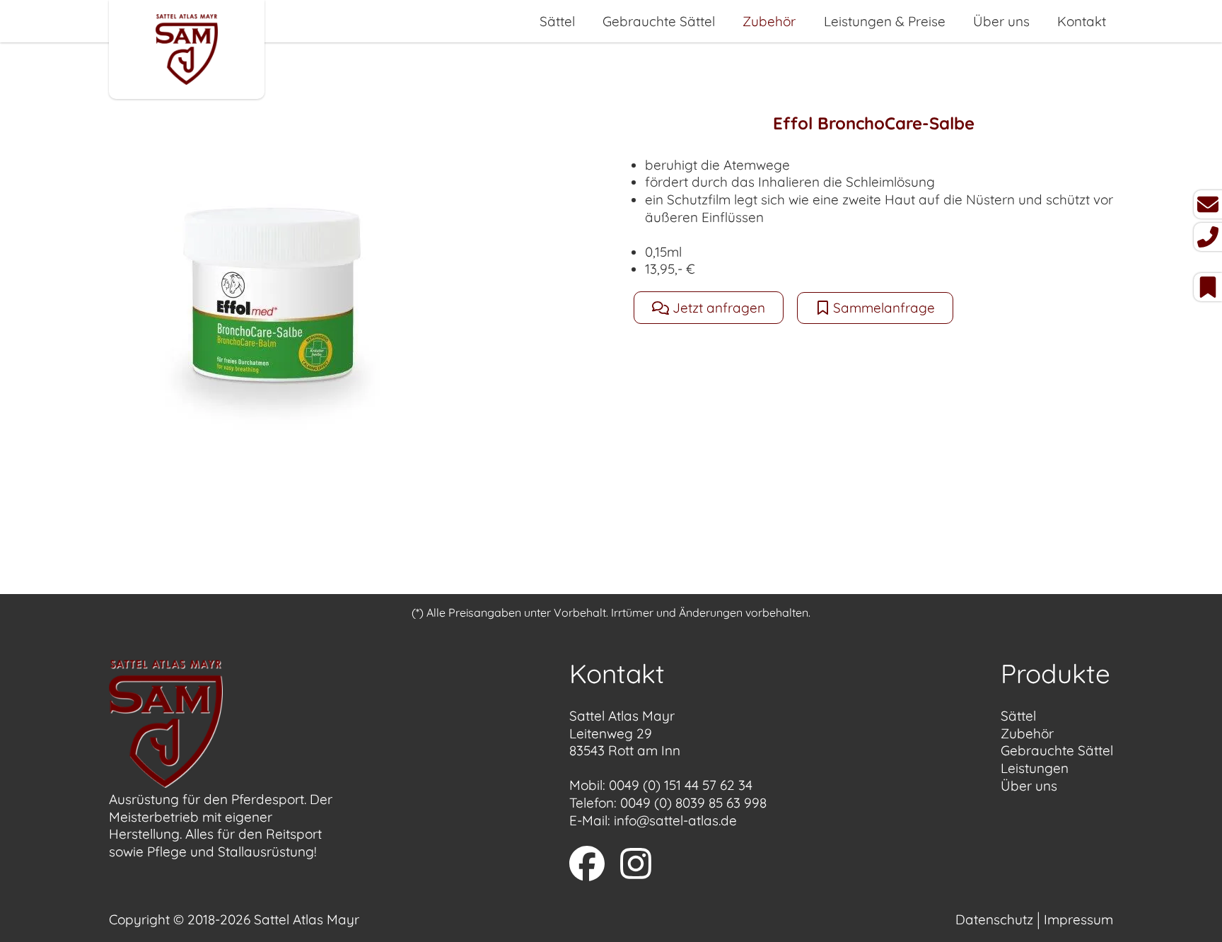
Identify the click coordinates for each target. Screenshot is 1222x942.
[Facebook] (587, 865)
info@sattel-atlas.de (675, 820)
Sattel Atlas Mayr (306, 919)
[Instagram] (635, 865)
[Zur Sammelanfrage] (1208, 287)
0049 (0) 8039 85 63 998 (693, 802)
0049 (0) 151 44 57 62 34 (680, 785)
